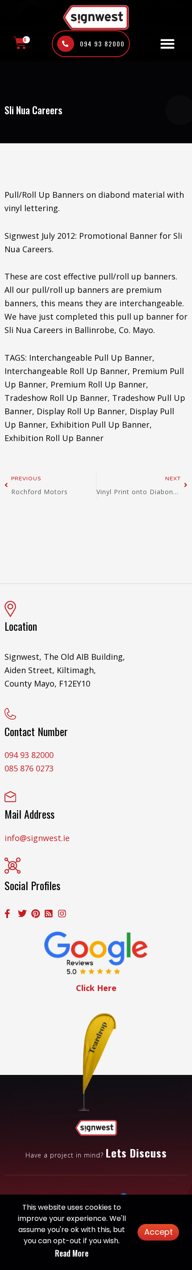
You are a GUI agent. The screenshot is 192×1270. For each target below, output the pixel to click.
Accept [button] (158, 1231)
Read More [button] (71, 1253)
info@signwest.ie (37, 838)
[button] (167, 44)
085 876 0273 (29, 768)
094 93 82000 (29, 755)
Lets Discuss (136, 1153)
